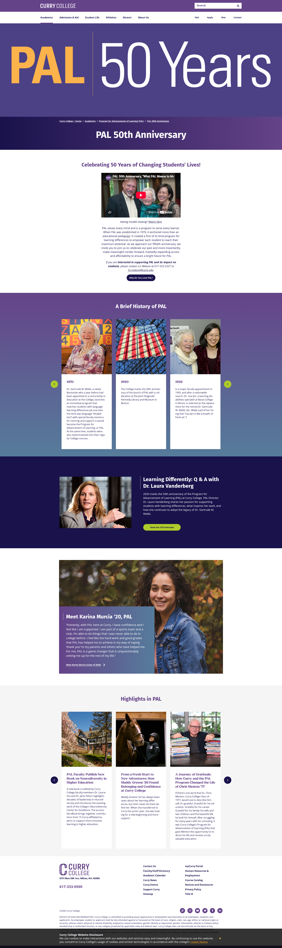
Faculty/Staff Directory (156, 871)
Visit (197, 17)
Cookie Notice (199, 942)
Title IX (189, 894)
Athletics (111, 17)
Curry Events (150, 884)
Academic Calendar (154, 875)
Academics (46, 17)
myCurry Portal (194, 866)
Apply (210, 17)
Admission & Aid (69, 17)
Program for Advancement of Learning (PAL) (121, 121)
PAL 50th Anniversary (158, 121)
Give (223, 17)
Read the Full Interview (162, 527)
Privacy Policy (193, 889)
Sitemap (148, 894)
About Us (143, 17)
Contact (238, 17)
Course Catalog (194, 880)
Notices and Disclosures (199, 884)
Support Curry (151, 889)
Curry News (150, 880)
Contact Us (149, 866)
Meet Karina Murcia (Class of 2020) (83, 664)
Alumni (127, 17)
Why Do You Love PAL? (141, 277)
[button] (238, 6)
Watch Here (155, 222)
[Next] (227, 384)
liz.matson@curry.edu (140, 270)
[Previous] (54, 384)
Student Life (92, 17)
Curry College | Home (70, 121)
